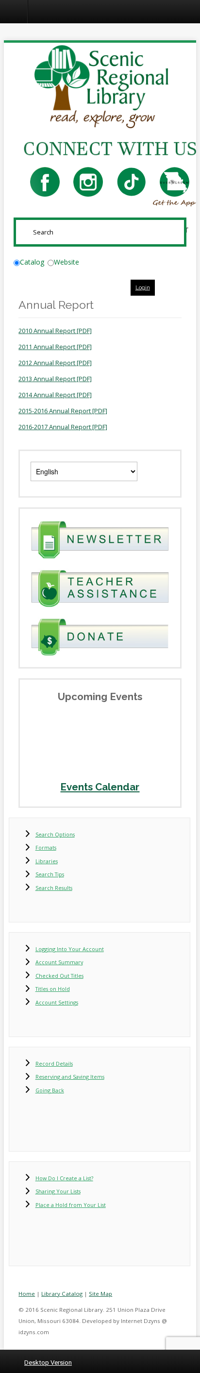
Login (142, 287)
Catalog (32, 262)
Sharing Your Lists (58, 1191)
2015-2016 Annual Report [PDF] (62, 410)
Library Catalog (62, 1293)
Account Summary (59, 962)
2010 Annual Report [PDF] (55, 330)
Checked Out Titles (59, 975)
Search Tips (49, 874)
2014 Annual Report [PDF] (55, 394)
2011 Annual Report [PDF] (55, 346)
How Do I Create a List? (64, 1178)
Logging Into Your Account (69, 949)
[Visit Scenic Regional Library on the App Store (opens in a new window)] (174, 181)
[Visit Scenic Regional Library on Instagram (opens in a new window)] (88, 181)
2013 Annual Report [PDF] (55, 378)
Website (66, 262)
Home (26, 1293)
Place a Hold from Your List (70, 1204)
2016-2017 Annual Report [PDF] (62, 426)
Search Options (55, 834)
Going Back (49, 1090)
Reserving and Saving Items (69, 1076)
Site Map (100, 1293)
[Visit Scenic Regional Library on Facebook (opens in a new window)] (45, 181)
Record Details (54, 1063)
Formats (45, 847)
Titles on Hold (52, 988)
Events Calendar (99, 787)
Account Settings (56, 1002)
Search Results (53, 887)
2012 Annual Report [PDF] (55, 362)
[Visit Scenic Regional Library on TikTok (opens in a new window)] (131, 181)
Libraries (46, 861)
